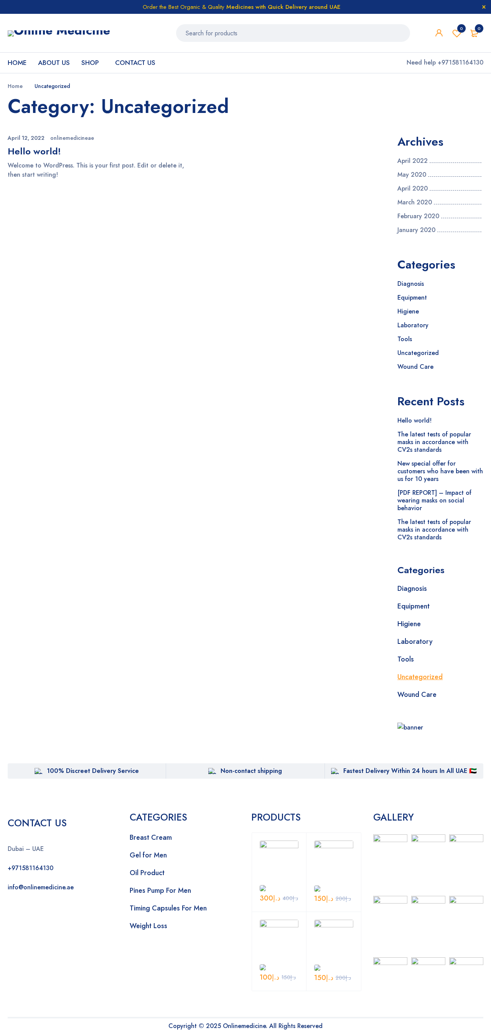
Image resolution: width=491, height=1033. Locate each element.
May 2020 (411, 175)
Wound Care (415, 366)
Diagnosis (410, 283)
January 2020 (416, 230)
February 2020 (418, 216)
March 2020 (414, 202)
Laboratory (412, 325)
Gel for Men (148, 855)
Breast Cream (151, 837)
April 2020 (412, 188)
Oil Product (147, 873)
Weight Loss (148, 926)
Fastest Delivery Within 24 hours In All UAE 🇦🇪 (410, 770)
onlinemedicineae (72, 138)
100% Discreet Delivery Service (93, 770)
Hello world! (34, 151)
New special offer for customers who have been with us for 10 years (440, 471)
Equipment (412, 297)
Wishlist (461, 28)
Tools (404, 339)
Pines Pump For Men (160, 890)
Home (15, 86)
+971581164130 (30, 868)
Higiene (408, 311)
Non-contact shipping (251, 770)
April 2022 (412, 161)
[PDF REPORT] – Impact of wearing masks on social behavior (434, 500)
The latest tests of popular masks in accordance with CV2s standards (434, 442)
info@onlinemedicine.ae (41, 887)
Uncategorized (418, 352)
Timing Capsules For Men (168, 908)
